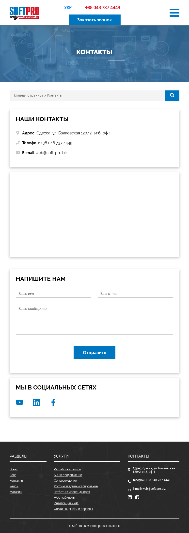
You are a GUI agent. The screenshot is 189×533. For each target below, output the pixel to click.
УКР (68, 7)
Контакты (16, 480)
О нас (14, 469)
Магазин (16, 492)
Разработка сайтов (67, 469)
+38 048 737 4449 (158, 480)
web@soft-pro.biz (154, 488)
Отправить (94, 352)
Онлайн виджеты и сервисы (73, 509)
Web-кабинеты (64, 497)
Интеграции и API (66, 503)
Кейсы (14, 486)
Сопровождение (65, 480)
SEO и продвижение (68, 475)
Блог (13, 475)
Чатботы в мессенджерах (72, 492)
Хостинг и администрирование (76, 486)
